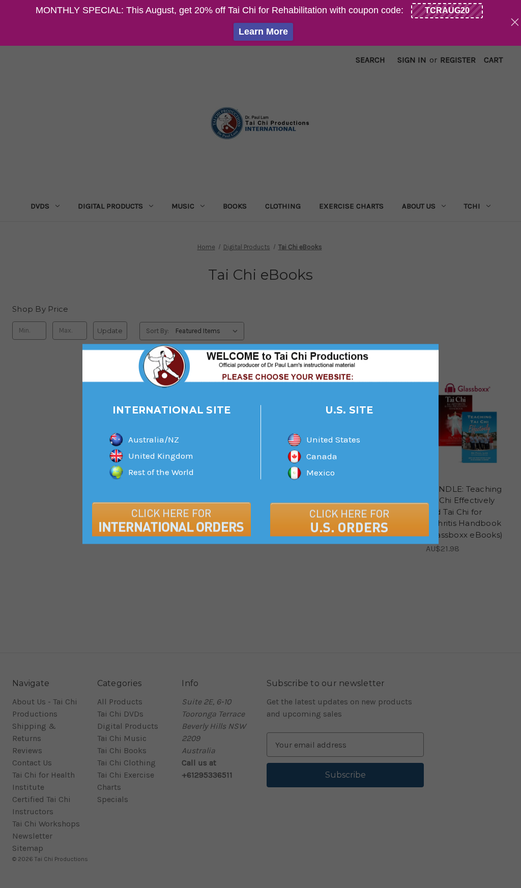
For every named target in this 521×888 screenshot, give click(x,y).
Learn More (263, 31)
